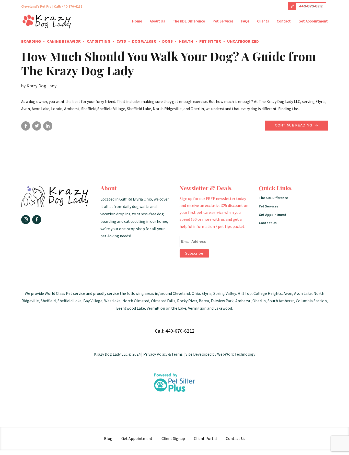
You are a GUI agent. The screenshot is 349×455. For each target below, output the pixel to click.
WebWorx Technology (236, 354)
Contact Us (268, 223)
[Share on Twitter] (36, 125)
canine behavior (64, 41)
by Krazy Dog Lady (38, 86)
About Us (157, 21)
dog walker (144, 41)
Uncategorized (243, 41)
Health (186, 41)
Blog (108, 438)
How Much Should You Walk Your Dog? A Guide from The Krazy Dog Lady (168, 63)
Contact (284, 21)
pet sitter (210, 41)
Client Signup (173, 438)
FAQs (245, 21)
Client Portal (205, 438)
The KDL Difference (189, 21)
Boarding (31, 41)
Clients (263, 21)
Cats (121, 41)
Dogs (167, 41)
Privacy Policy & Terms (163, 354)
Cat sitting (98, 41)
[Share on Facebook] (25, 125)
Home (137, 21)
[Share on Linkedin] (47, 125)
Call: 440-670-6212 (68, 6)
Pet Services (223, 21)
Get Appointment (313, 21)
